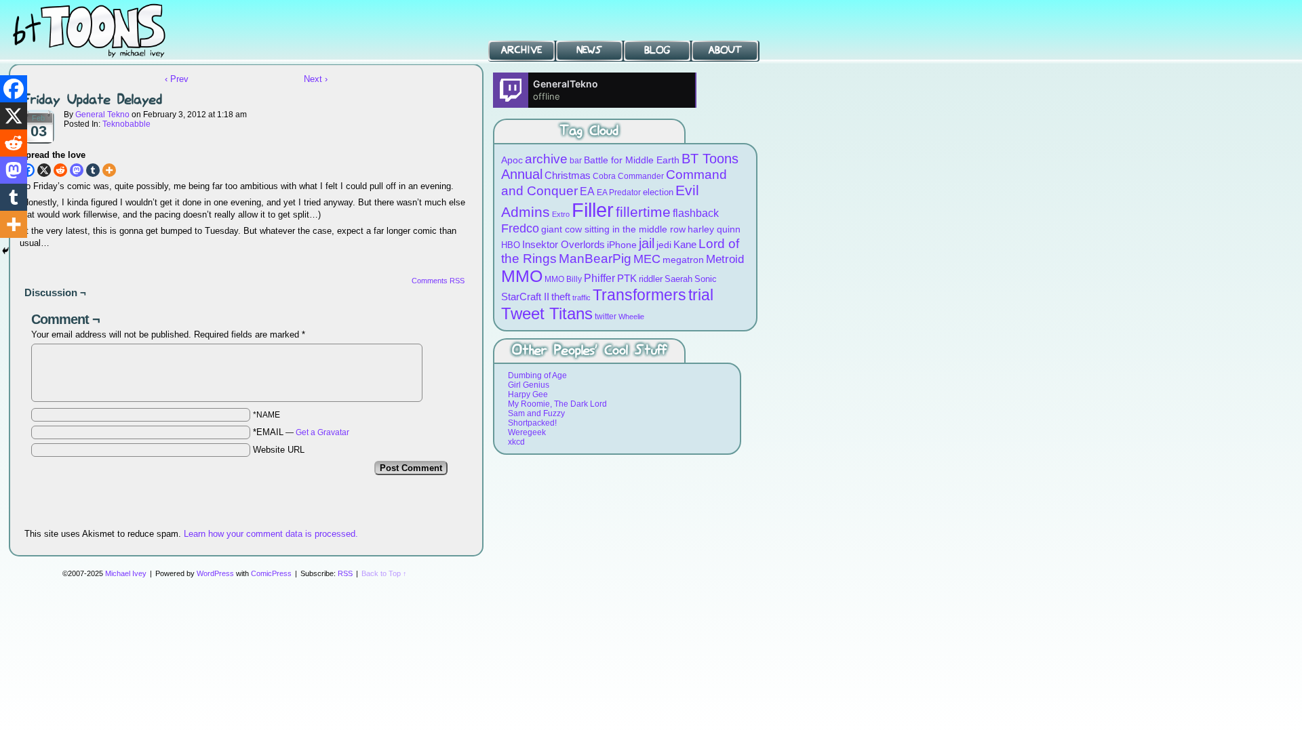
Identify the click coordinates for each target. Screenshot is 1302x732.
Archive (521, 50)
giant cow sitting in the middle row (613, 229)
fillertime (643, 212)
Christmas (568, 175)
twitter (605, 316)
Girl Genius (528, 385)
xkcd (516, 442)
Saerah (678, 279)
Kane (684, 244)
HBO (510, 245)
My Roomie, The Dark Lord (557, 404)
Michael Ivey (125, 573)
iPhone (622, 245)
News (589, 50)
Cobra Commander (628, 175)
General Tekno (102, 114)
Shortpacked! (532, 423)
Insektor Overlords (563, 244)
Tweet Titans (547, 313)
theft (560, 296)
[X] (44, 170)
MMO (521, 275)
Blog (657, 50)
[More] (109, 170)
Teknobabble (126, 124)
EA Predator (619, 192)
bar (576, 160)
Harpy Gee (528, 394)
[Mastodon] (76, 170)
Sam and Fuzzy (536, 413)
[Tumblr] (93, 170)
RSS (345, 573)
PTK (627, 278)
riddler (651, 279)
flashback (696, 213)
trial (700, 295)
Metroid (725, 259)
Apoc (512, 160)
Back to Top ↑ (384, 573)
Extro (561, 214)
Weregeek (527, 432)
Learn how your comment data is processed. (271, 534)
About (725, 50)
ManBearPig (595, 258)
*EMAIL (301, 432)
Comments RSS (438, 281)
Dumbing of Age (537, 375)
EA (587, 191)
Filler (593, 210)
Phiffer (599, 278)
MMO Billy (563, 278)
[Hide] (5, 250)
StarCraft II (525, 296)
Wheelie (631, 316)
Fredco (520, 228)
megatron (683, 260)
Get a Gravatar (322, 432)
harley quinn (714, 229)
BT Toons (102, 30)
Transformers (639, 295)
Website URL (278, 450)
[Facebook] (13, 88)
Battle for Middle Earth (631, 160)
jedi (663, 245)
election (658, 192)
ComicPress (271, 573)
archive (546, 159)
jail (646, 243)
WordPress (215, 573)
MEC (646, 258)
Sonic (705, 279)
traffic (581, 297)
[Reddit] (60, 170)
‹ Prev (177, 79)
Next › (316, 79)
